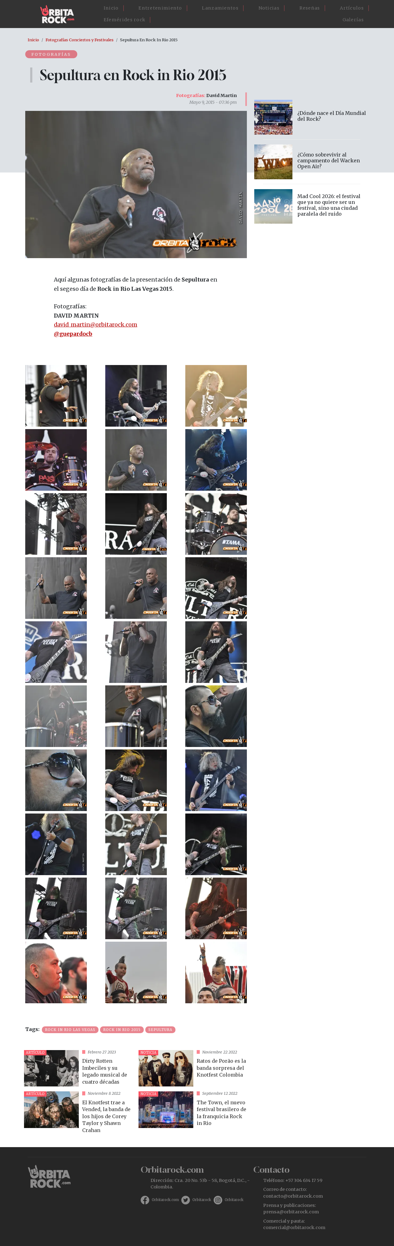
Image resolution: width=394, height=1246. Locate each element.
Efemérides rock (125, 19)
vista (79, 1068)
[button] (56, 395)
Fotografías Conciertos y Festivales (80, 39)
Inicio (111, 8)
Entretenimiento (160, 8)
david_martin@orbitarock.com (95, 324)
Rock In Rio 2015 (122, 1030)
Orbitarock (201, 1200)
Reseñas (310, 8)
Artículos (352, 8)
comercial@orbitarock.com (294, 1227)
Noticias (269, 8)
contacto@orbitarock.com (293, 1196)
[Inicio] (59, 14)
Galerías (353, 19)
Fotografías (51, 54)
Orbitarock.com (165, 1200)
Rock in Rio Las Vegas (70, 1030)
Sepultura (160, 1030)
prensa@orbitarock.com (291, 1212)
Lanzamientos (220, 8)
